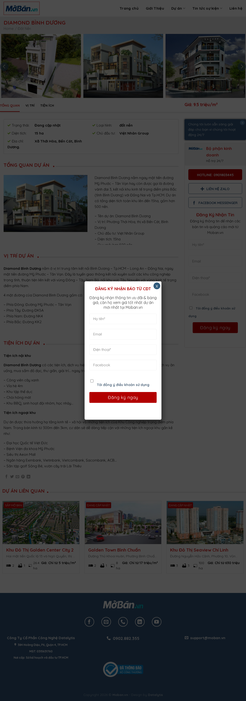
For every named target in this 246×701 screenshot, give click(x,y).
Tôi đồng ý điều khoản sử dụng (123, 385)
